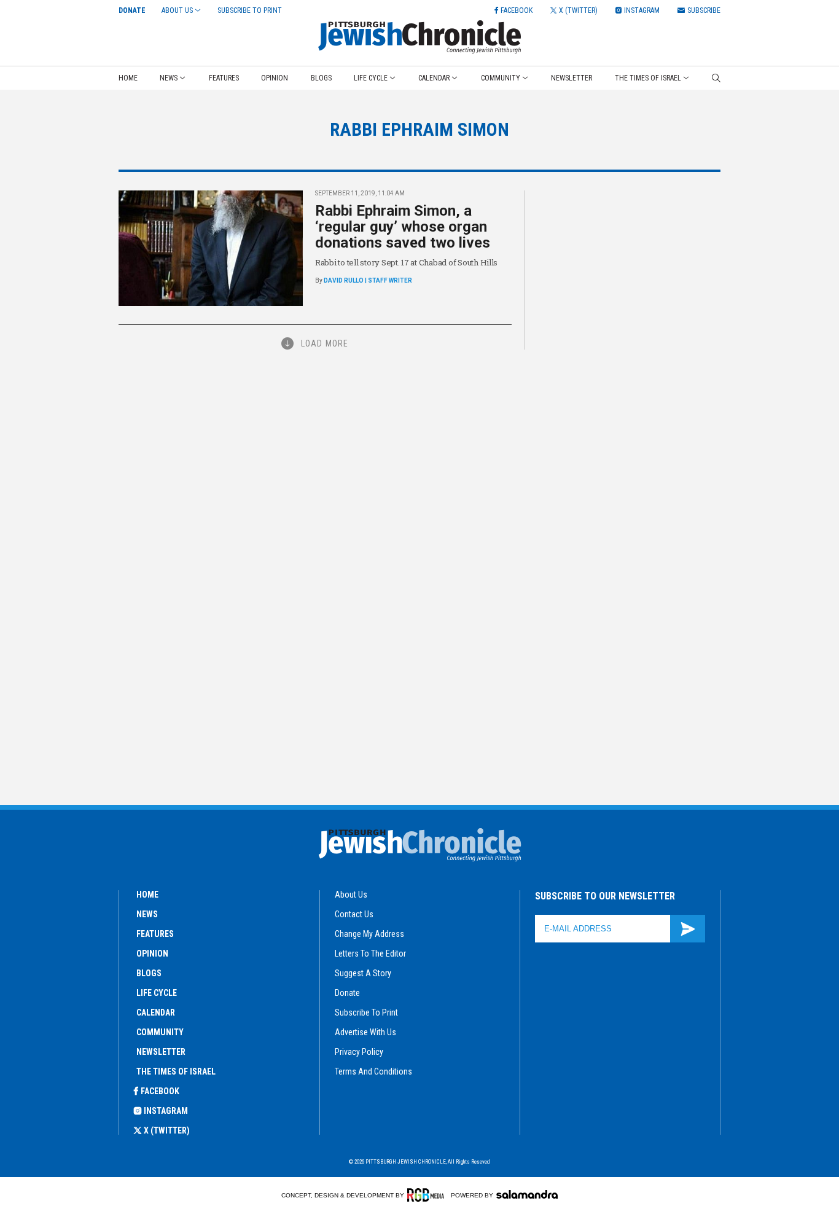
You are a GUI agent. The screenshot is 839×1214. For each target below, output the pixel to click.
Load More (324, 343)
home (147, 894)
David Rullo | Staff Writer (368, 280)
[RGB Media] (427, 1195)
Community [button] (500, 78)
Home (128, 78)
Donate (132, 10)
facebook (160, 1091)
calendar (155, 1012)
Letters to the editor (370, 953)
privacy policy (359, 1052)
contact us (354, 914)
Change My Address (369, 934)
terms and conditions (373, 1071)
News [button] (169, 78)
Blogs (321, 78)
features (155, 934)
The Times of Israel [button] (648, 78)
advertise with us (365, 1032)
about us (351, 894)
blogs (149, 973)
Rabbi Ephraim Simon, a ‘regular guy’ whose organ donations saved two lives (402, 226)
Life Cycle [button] (371, 78)
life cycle (156, 993)
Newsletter (571, 78)
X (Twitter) (167, 1130)
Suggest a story (363, 973)
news (147, 914)
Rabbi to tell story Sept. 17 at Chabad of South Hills (406, 262)
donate (347, 993)
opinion (152, 953)
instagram (166, 1111)
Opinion (274, 78)
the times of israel (176, 1071)
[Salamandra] (527, 1194)
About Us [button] (177, 10)
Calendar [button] (434, 78)
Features (224, 78)
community (160, 1032)
